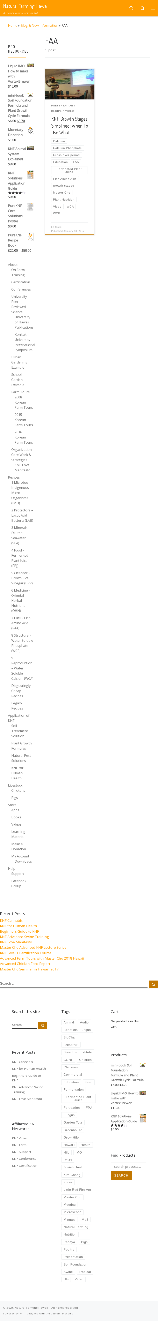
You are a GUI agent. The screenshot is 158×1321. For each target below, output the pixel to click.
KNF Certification (24, 1165)
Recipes (14, 477)
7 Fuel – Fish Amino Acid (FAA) (20, 623)
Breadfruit (71, 1044)
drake (58, 227)
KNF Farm (19, 1145)
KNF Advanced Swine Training (24, 936)
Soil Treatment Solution (19, 730)
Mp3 (85, 1219)
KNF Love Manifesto (22, 467)
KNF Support (21, 1152)
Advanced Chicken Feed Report (25, 963)
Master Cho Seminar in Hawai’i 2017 (29, 969)
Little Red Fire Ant (77, 1189)
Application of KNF (18, 718)
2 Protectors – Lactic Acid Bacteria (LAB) (22, 515)
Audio (84, 1022)
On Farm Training (18, 272)
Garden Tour (73, 1122)
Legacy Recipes (17, 706)
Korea (68, 1182)
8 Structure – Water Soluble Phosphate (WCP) (22, 643)
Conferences (21, 289)
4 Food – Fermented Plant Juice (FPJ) (19, 558)
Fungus (69, 1115)
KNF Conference (24, 1158)
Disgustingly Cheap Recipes (21, 690)
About (12, 264)
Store (12, 805)
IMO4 (68, 1160)
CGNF (68, 1059)
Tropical (85, 1272)
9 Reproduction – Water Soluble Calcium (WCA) (22, 668)
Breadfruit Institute (78, 1052)
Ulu (66, 1279)
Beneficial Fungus (77, 1029)
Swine (68, 1272)
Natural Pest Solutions (21, 758)
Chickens (18, 790)
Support (17, 873)
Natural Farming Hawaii (31, 1307)
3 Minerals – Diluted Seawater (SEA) (20, 535)
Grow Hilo (71, 1137)
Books (16, 817)
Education (71, 1082)
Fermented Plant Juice (78, 1098)
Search (121, 1175)
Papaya (69, 1242)
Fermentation (74, 1089)
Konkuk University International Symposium (25, 342)
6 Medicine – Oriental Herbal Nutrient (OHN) (20, 600)
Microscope (72, 1212)
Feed (88, 1082)
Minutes (70, 1219)
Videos (16, 824)
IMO (79, 1152)
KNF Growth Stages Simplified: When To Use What (69, 125)
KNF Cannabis (11, 920)
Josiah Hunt (73, 1167)
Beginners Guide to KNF (19, 931)
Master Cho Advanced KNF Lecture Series (33, 947)
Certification (20, 282)
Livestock (15, 785)
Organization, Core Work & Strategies (22, 454)
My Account (20, 856)
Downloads (23, 861)
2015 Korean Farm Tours (24, 419)
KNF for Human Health (17, 773)
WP (21, 1313)
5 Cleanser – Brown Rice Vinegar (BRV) (22, 578)
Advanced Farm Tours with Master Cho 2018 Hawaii (42, 958)
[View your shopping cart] (142, 8)
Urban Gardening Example (19, 362)
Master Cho (72, 1197)
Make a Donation (18, 846)
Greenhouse (73, 1130)
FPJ (89, 1107)
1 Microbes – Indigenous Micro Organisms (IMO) (21, 492)
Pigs (14, 797)
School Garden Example (17, 379)
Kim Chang (72, 1175)
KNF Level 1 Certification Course (25, 953)
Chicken (85, 1059)
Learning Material (18, 834)
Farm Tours (20, 392)
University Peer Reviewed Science (19, 304)
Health (86, 1145)
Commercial (73, 1074)
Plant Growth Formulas (21, 746)
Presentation (73, 1257)
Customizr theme (62, 1313)
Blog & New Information (39, 25)
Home (12, 25)
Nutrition (70, 1234)
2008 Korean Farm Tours (24, 402)
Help (11, 868)
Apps (15, 810)
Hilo (67, 1152)
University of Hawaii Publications (24, 322)
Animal (69, 1022)
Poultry (69, 1249)
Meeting (70, 1204)
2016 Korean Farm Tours (24, 437)
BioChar (70, 1037)
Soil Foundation (75, 1264)
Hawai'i (69, 1145)
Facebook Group (18, 883)
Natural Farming (76, 1227)
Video (79, 1279)
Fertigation (72, 1107)
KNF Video (19, 1138)
